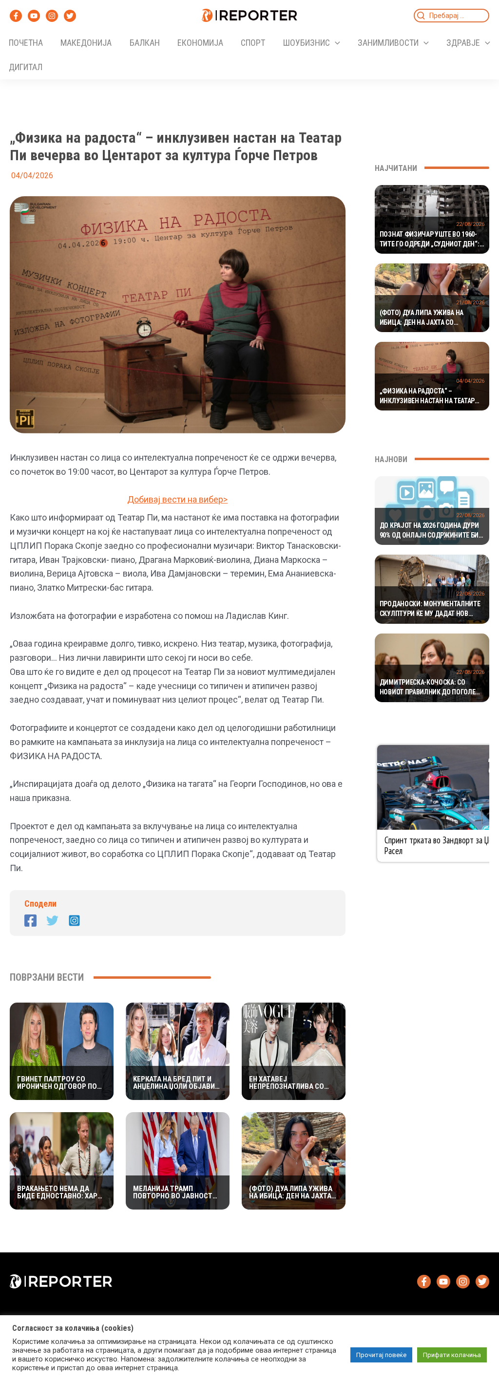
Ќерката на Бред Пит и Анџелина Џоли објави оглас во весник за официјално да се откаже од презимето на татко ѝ (174, 1083)
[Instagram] (52, 16)
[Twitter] (70, 16)
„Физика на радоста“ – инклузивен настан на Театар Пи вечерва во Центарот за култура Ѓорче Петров (427, 396)
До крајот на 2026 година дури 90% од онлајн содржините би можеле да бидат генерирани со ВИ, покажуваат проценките (432, 531)
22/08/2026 (470, 224)
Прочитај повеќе (381, 1355)
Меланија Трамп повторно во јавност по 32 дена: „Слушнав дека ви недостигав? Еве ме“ (172, 1192)
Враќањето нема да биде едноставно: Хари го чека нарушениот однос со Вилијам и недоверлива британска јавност (61, 1192)
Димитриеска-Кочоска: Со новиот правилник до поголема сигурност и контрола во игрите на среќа (432, 687)
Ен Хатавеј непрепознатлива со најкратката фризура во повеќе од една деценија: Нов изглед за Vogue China (293, 1083)
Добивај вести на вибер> (177, 499)
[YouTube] (34, 16)
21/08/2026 (470, 302)
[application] (335, 43)
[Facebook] (16, 16)
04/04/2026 (470, 381)
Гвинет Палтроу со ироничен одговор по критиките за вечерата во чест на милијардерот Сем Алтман (58, 1083)
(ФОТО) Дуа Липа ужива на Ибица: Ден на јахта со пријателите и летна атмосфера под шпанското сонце (292, 1192)
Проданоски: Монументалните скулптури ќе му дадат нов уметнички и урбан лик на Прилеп (430, 609)
